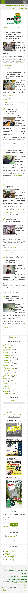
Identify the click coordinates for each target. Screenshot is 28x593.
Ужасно (7, 522)
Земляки (5, 354)
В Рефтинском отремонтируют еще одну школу (13, 221)
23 (20, 412)
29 (17, 414)
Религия (5, 378)
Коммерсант (10, 95)
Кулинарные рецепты (10, 551)
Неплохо (7, 519)
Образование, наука (10, 290)
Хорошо (7, 517)
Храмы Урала (6, 388)
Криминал (7, 178)
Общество (7, 250)
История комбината (8, 393)
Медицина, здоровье (8, 363)
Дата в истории (7, 347)
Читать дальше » (19, 62)
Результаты (6, 526)
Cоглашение (23, 589)
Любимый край (7, 362)
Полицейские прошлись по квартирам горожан (15, 151)
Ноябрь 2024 (14, 400)
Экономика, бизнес (8, 390)
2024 (9, 27)
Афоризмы (7, 553)
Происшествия (8, 65)
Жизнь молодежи (9, 212)
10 (23, 407)
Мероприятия (6, 365)
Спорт (6, 327)
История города (7, 355)
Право (6, 102)
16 (20, 410)
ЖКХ (4, 350)
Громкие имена (7, 346)
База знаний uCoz (9, 559)
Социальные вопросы (8, 383)
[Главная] (14, 24)
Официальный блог (10, 556)
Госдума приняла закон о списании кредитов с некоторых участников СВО (15, 75)
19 (7, 412)
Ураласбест (7, 143)
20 (11, 412)
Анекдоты (7, 554)
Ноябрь (14, 27)
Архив (25, 590)
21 (14, 412)
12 (7, 410)
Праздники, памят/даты (9, 375)
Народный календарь (8, 367)
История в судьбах (8, 357)
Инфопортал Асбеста (10, 561)
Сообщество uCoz (9, 557)
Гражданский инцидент (11, 550)
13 (11, 410)
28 (14, 414)
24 (23, 412)
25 (4, 414)
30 (20, 414)
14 (14, 410)
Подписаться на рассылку (4, 589)
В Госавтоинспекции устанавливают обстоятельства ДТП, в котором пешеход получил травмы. (14, 36)
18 (4, 412)
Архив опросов (14, 526)
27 (11, 414)
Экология (5, 391)
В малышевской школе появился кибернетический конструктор (14, 259)
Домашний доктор (8, 349)
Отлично (7, 516)
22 (17, 412)
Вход (25, 8)
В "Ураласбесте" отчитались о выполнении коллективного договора (15, 112)
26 (7, 414)
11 (4, 410)
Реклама (5, 381)
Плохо (6, 521)
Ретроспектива (7, 380)
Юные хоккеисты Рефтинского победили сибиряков (14, 298)
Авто (4, 344)
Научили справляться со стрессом (15, 186)
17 (23, 410)
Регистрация (20, 8)
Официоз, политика (8, 372)
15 (17, 410)
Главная (5, 27)
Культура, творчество (9, 359)
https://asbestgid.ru (22, 582)
